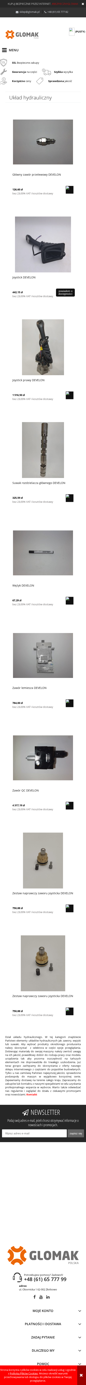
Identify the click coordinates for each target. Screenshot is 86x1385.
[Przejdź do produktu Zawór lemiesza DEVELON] (43, 655)
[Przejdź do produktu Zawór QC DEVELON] (43, 757)
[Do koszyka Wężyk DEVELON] (70, 601)
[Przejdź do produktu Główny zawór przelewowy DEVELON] (43, 142)
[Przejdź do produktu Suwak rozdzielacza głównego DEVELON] (43, 450)
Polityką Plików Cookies (24, 1373)
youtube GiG (41, 1297)
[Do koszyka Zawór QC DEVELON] (70, 806)
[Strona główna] (22, 34)
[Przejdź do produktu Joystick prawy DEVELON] (43, 347)
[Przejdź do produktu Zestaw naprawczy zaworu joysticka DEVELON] (43, 860)
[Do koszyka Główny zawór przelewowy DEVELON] (70, 190)
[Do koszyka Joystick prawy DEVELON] (70, 395)
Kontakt (31, 1094)
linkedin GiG (48, 1297)
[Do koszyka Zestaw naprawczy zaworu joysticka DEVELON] (70, 908)
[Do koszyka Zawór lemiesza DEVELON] (70, 703)
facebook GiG (34, 1297)
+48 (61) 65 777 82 (57, 12)
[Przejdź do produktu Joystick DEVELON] (43, 244)
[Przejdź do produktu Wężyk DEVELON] (43, 553)
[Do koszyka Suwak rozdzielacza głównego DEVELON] (70, 498)
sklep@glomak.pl (29, 12)
